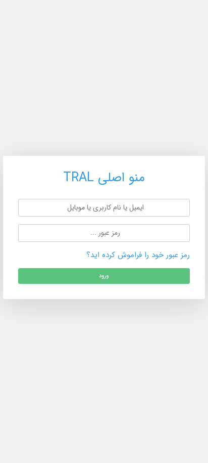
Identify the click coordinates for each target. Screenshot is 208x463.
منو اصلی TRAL (104, 178)
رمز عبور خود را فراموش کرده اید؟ (138, 255)
